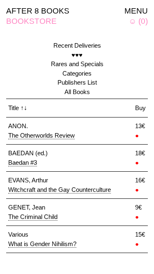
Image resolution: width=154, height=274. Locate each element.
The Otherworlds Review (41, 135)
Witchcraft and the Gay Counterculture (59, 189)
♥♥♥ (77, 54)
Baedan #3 (22, 162)
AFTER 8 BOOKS (37, 11)
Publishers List (77, 82)
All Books (77, 91)
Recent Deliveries (77, 45)
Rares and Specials (77, 63)
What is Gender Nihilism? (42, 243)
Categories (77, 73)
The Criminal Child (32, 216)
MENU (136, 11)
